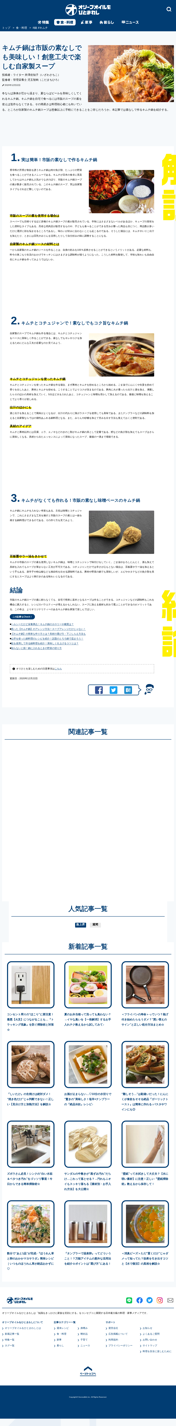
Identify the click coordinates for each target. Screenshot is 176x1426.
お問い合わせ (150, 1339)
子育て (84, 1339)
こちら (58, 668)
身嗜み (84, 1328)
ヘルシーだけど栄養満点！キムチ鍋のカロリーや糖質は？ (42, 624)
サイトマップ (150, 1345)
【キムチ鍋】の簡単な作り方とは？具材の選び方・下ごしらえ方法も (48, 633)
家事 (59, 1339)
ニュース (85, 1345)
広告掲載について (118, 1333)
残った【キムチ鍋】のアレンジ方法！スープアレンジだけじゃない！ (48, 629)
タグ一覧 (9, 1345)
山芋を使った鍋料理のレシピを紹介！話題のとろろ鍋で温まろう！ (47, 638)
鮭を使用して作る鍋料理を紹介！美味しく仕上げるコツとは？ (45, 643)
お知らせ (147, 1328)
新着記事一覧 (12, 1333)
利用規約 (113, 1339)
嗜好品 (84, 1333)
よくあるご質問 (151, 1333)
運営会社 (113, 1328)
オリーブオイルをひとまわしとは (23, 1328)
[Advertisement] (55, 817)
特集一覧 (9, 1339)
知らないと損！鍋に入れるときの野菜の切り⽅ (36, 648)
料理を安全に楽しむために (157, 1351)
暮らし (60, 1345)
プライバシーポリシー (120, 1345)
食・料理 (61, 1333)
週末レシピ (63, 1328)
